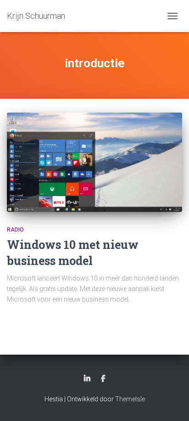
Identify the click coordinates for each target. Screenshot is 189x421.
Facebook (103, 378)
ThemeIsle (130, 399)
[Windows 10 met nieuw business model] (94, 162)
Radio (15, 230)
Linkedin (87, 378)
